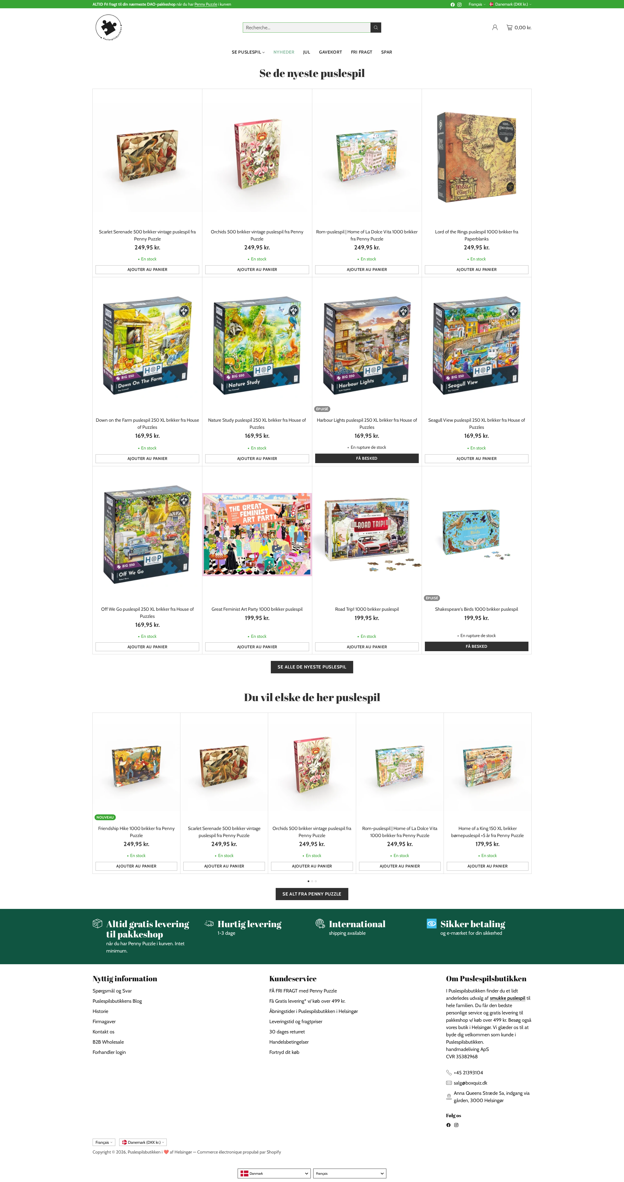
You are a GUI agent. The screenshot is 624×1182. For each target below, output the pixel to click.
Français (475, 4)
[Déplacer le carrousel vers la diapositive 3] (316, 881)
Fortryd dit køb (284, 1052)
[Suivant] (531, 793)
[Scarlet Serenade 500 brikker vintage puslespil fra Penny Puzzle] (147, 157)
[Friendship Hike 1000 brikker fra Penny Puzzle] (136, 767)
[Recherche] (375, 27)
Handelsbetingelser (289, 1042)
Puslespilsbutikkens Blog (117, 1001)
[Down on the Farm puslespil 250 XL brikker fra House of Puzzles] (147, 345)
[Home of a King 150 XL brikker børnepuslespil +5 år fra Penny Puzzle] (487, 767)
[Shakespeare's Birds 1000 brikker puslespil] (476, 534)
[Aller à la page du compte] (495, 27)
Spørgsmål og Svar (112, 991)
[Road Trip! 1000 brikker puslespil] (367, 534)
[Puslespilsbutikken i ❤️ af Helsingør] (108, 27)
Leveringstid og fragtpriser (295, 1021)
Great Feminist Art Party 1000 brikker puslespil (257, 609)
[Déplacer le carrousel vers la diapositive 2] (312, 881)
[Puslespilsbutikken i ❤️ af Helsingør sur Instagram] (459, 5)
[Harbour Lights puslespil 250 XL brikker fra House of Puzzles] (367, 345)
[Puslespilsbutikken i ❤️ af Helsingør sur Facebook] (452, 5)
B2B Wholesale (108, 1042)
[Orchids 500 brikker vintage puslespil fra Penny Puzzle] (257, 157)
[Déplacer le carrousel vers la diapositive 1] (308, 881)
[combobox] (274, 1173)
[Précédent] (92, 793)
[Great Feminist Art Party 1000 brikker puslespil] (257, 534)
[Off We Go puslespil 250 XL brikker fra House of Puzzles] (147, 534)
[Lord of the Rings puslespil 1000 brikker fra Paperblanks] (476, 157)
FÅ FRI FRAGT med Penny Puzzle (303, 991)
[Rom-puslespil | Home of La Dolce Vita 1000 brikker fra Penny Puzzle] (367, 157)
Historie (100, 1011)
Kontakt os (103, 1032)
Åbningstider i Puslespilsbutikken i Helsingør (313, 1011)
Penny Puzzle (206, 4)
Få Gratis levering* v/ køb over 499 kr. (307, 1001)
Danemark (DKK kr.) (511, 4)
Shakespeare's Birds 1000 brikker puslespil (476, 609)
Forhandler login (109, 1052)
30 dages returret (287, 1032)
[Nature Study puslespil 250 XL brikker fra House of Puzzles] (257, 345)
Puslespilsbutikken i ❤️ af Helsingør (160, 1151)
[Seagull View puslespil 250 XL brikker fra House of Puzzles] (476, 345)
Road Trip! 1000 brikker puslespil (367, 609)
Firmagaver (104, 1021)
